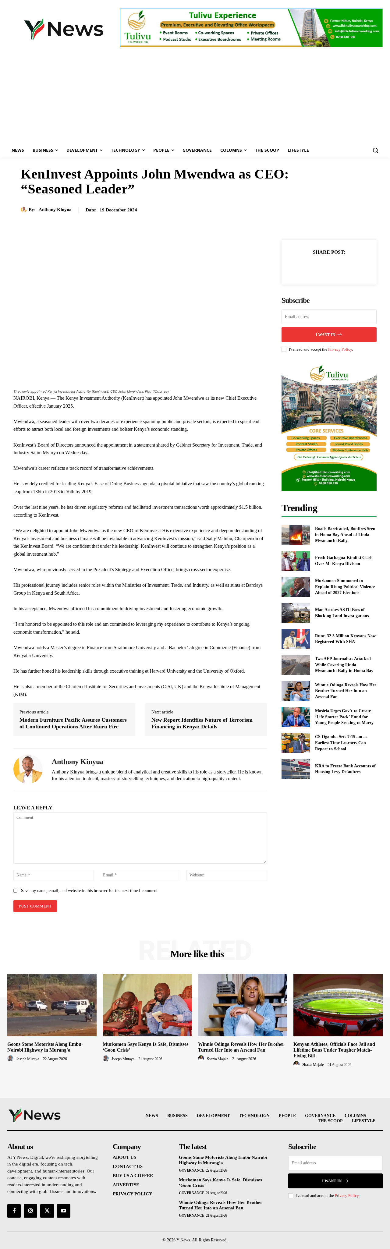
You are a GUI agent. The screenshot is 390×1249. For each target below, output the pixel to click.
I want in (325, 334)
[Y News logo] (63, 28)
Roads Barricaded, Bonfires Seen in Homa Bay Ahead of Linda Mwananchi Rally (345, 534)
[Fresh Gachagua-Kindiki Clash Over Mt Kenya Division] (296, 561)
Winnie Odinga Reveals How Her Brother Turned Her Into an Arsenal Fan (345, 691)
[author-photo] (11, 1058)
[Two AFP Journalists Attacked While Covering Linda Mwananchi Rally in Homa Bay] (296, 665)
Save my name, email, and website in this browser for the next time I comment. (90, 890)
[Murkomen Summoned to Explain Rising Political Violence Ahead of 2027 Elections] (296, 587)
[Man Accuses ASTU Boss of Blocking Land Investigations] (296, 613)
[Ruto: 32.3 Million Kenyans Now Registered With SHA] (296, 639)
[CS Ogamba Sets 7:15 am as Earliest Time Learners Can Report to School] (296, 743)
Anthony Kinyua (55, 209)
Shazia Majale (218, 1058)
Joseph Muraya (27, 1058)
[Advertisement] (195, 97)
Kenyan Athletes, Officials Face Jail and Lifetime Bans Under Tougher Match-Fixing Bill (334, 1050)
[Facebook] (308, 267)
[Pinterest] (336, 267)
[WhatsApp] (350, 267)
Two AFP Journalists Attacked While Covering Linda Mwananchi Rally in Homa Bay (344, 664)
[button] (375, 150)
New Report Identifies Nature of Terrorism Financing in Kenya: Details (202, 723)
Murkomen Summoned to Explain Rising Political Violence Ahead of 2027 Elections (345, 587)
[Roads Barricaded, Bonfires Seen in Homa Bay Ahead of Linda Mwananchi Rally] (296, 535)
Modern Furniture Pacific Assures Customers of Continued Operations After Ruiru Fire (73, 723)
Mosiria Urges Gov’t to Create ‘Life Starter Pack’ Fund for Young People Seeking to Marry (344, 717)
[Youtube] (63, 1211)
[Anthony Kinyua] (25, 210)
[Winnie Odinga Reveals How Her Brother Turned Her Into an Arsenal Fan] (296, 691)
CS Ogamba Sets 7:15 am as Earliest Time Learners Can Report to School (341, 742)
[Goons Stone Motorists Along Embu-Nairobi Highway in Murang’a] (52, 1005)
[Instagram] (30, 1211)
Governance (191, 1170)
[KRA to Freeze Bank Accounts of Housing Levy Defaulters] (296, 769)
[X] (322, 267)
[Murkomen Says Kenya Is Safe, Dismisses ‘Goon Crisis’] (147, 1005)
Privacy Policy (340, 349)
